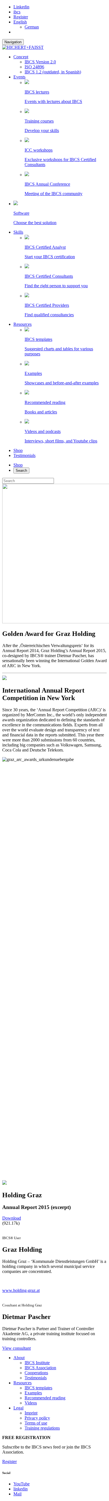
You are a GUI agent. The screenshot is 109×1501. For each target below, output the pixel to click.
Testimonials (24, 455)
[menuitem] (20, 22)
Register (20, 17)
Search (21, 470)
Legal (18, 1408)
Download (11, 1218)
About (19, 1357)
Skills (18, 232)
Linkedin (21, 6)
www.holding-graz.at (21, 1290)
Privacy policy (37, 1418)
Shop (18, 450)
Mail (17, 1494)
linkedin (20, 1488)
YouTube (21, 1483)
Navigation (13, 42)
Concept (20, 56)
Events (19, 77)
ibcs (16, 11)
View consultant (16, 1348)
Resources (22, 324)
